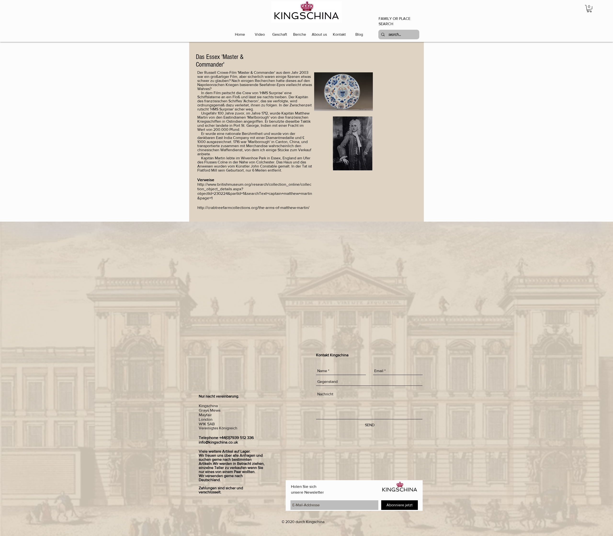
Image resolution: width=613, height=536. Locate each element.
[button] (589, 8)
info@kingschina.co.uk (218, 442)
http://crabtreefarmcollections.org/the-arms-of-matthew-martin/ (253, 207)
